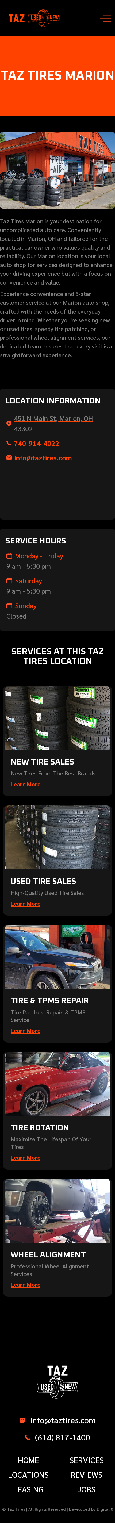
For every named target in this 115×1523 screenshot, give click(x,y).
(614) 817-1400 (62, 1437)
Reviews (86, 1474)
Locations (28, 1474)
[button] (105, 18)
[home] (34, 18)
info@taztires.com (43, 457)
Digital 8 (105, 1509)
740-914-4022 (36, 443)
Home (28, 1460)
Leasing (28, 1489)
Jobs (86, 1489)
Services (87, 1460)
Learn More (25, 784)
